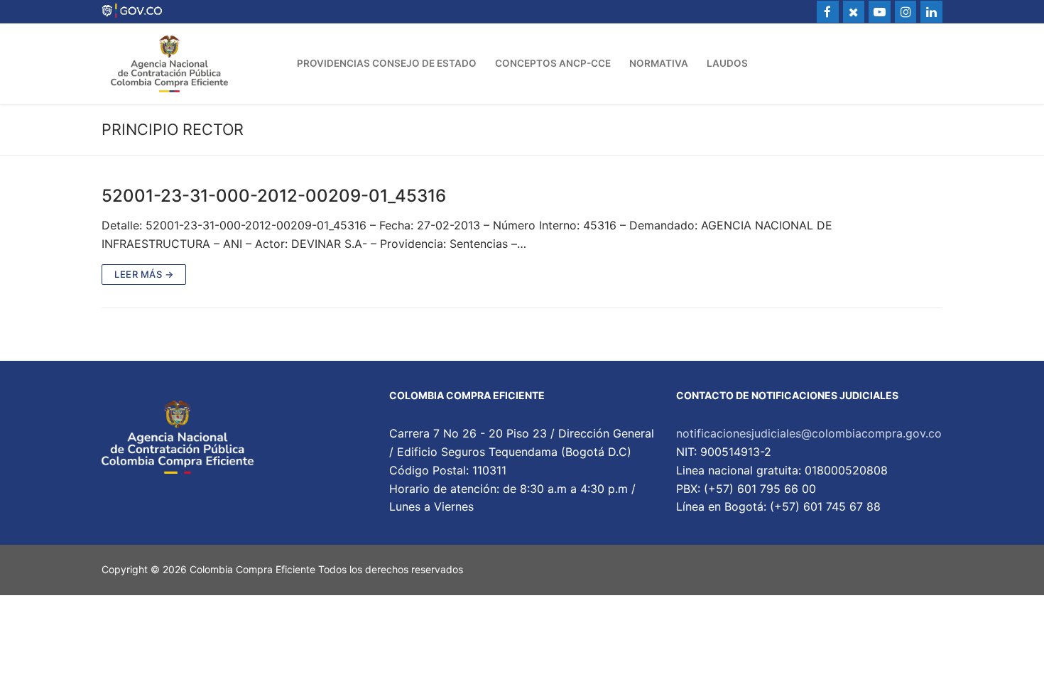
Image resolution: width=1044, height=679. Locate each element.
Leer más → (143, 274)
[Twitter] (854, 12)
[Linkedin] (931, 12)
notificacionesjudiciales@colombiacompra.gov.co (809, 433)
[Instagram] (906, 12)
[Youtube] (880, 12)
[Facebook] (828, 12)
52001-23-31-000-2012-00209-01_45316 (274, 195)
